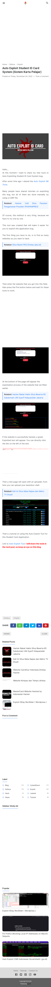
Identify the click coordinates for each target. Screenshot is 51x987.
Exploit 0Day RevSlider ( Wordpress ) (30, 702)
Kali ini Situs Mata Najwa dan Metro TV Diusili (30, 660)
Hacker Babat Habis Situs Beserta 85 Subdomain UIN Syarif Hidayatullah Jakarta (29, 651)
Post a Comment (42, 76)
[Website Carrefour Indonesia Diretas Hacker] (6, 672)
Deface (7, 618)
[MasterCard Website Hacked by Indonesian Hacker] (6, 694)
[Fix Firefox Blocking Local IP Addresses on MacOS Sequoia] (25, 930)
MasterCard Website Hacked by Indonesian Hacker (27, 692)
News (7, 797)
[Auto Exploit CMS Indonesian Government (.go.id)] (25, 956)
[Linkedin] (39, 625)
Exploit (17, 618)
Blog (7, 785)
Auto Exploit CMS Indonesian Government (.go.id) (24, 959)
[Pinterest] (46, 625)
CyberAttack (35, 785)
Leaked (33, 793)
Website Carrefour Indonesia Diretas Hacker (29, 671)
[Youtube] (34, 975)
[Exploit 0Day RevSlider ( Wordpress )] (6, 705)
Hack (7, 793)
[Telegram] (26, 625)
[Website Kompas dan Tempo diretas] (6, 683)
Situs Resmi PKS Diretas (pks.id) (26, 244)
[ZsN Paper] (25, 3)
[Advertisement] (25, 33)
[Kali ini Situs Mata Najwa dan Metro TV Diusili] (6, 662)
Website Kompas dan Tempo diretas (29, 680)
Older (44, 634)
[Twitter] (20, 625)
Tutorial (33, 797)
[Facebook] (13, 625)
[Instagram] (30, 975)
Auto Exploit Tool (17, 543)
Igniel (29, 984)
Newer (7, 634)
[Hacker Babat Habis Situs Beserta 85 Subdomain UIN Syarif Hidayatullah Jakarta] (6, 651)
